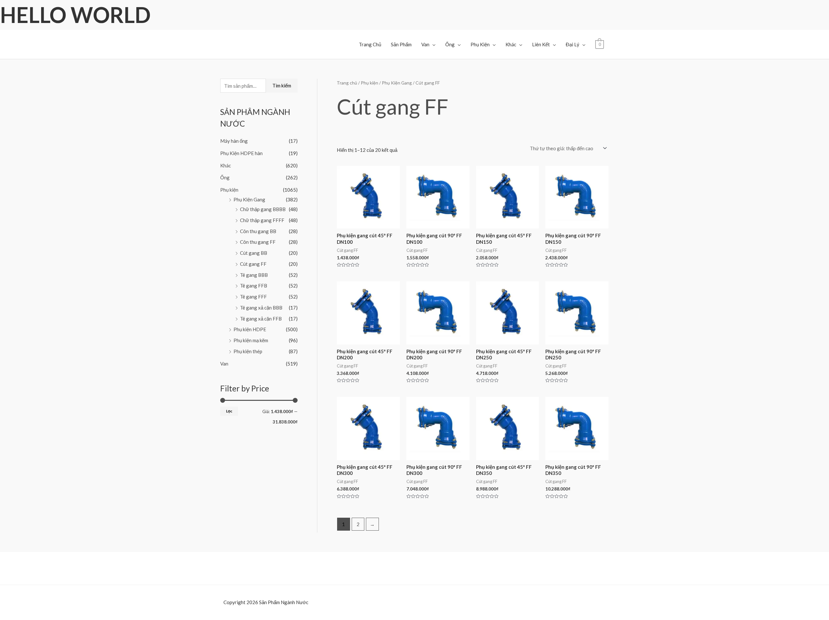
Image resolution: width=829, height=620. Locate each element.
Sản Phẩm (401, 44)
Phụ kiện (229, 190)
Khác (510, 44)
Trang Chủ (370, 44)
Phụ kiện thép (247, 351)
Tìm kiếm (281, 85)
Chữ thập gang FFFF (262, 220)
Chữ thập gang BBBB (263, 209)
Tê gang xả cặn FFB (261, 318)
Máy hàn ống (234, 141)
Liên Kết (541, 44)
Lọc (229, 411)
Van (425, 44)
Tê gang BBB (254, 275)
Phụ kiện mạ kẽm (250, 340)
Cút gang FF (253, 264)
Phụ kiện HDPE (249, 329)
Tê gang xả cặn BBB (261, 307)
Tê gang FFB (253, 285)
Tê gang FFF (253, 296)
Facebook (21, 613)
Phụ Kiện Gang (249, 199)
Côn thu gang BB (258, 231)
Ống (450, 44)
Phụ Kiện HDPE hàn (241, 153)
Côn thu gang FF (258, 242)
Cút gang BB (253, 253)
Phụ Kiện (480, 44)
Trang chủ (347, 82)
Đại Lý (572, 44)
